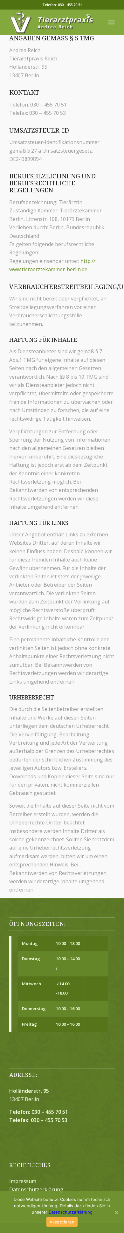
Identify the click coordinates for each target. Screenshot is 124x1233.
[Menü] (111, 22)
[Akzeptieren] (116, 1212)
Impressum (22, 1181)
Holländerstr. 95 (29, 1090)
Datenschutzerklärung (36, 1189)
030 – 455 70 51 (49, 1111)
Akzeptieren (62, 1221)
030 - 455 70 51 (70, 4)
